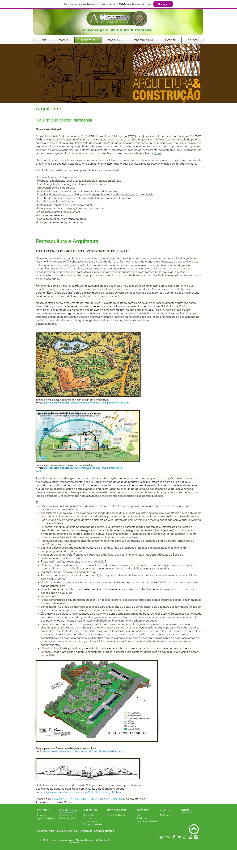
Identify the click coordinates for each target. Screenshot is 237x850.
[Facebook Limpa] (174, 837)
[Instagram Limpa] (196, 837)
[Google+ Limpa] (185, 837)
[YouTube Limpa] (190, 837)
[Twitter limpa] (179, 837)
